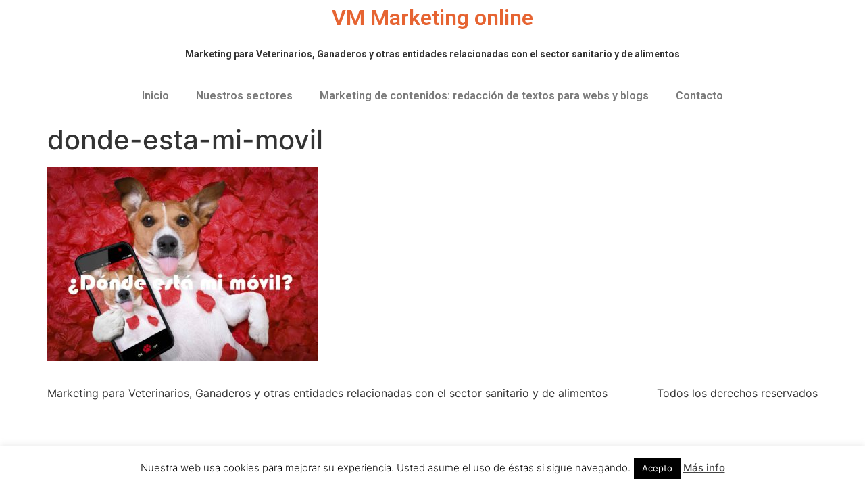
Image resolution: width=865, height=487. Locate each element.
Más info (704, 467)
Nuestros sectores (244, 95)
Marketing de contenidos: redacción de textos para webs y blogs (484, 95)
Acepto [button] (657, 468)
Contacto (699, 95)
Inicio (155, 95)
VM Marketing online (432, 17)
